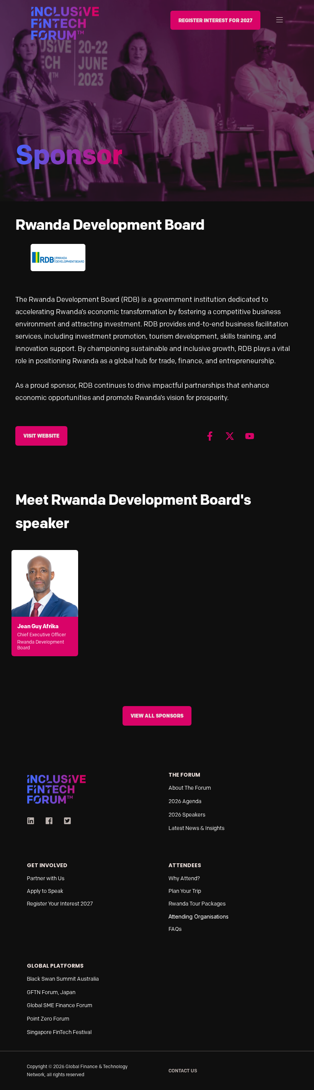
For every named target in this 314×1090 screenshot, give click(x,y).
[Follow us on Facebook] (210, 436)
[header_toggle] (279, 19)
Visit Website (41, 436)
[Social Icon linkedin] (33, 821)
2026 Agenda (184, 801)
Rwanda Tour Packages (197, 904)
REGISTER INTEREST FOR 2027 (215, 20)
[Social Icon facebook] (49, 821)
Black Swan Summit (51, 979)
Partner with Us (45, 878)
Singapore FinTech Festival (59, 1032)
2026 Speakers (186, 815)
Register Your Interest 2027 (60, 904)
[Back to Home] (65, 22)
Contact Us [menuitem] (182, 1071)
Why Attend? (184, 878)
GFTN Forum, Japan (51, 992)
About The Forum (189, 788)
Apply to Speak (45, 891)
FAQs (175, 929)
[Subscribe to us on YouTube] (249, 436)
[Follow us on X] (229, 436)
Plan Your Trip (184, 891)
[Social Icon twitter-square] (64, 821)
